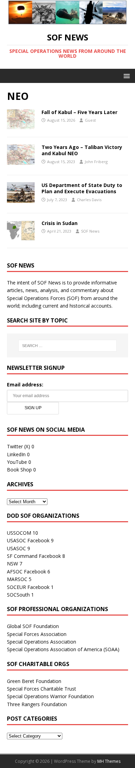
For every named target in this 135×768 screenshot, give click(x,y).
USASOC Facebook (28, 540)
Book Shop (19, 469)
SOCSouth (18, 594)
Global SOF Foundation (33, 626)
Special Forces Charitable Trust (41, 688)
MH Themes (108, 761)
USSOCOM (19, 533)
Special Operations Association (41, 641)
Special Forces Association (36, 634)
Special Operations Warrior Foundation (50, 696)
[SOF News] (67, 20)
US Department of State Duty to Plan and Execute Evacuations (82, 188)
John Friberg (96, 161)
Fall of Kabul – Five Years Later (79, 112)
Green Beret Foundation (34, 681)
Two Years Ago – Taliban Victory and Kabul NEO (82, 150)
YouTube (17, 462)
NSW (12, 563)
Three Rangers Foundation (37, 704)
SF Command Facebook (34, 556)
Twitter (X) (18, 446)
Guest (90, 120)
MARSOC (17, 579)
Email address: (25, 384)
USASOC (16, 548)
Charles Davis (89, 199)
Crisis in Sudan (60, 223)
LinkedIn (16, 454)
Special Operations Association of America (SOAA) (63, 649)
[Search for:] (67, 346)
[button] (125, 76)
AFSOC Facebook (26, 571)
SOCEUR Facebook (28, 587)
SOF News (90, 231)
